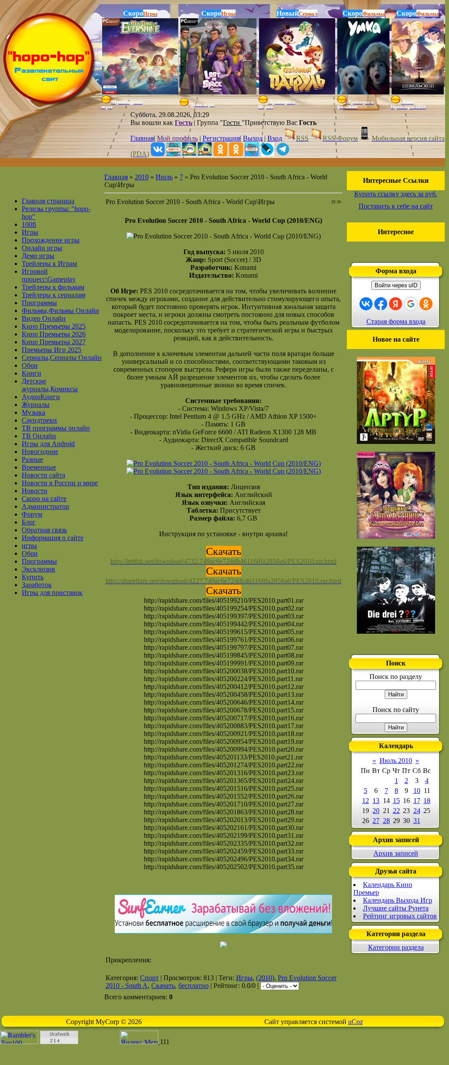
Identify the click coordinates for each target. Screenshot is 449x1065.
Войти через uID (396, 285)
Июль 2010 (395, 760)
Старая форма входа (396, 321)
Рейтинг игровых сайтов (400, 916)
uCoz (355, 1021)
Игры (244, 977)
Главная (142, 138)
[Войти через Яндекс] (395, 303)
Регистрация (221, 138)
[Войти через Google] (411, 304)
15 (396, 800)
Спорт (149, 977)
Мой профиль (177, 138)
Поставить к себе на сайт (396, 206)
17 (416, 800)
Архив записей (395, 853)
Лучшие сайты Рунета (396, 908)
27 (376, 820)
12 (365, 800)
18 (426, 800)
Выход (253, 138)
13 (376, 800)
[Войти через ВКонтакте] (366, 303)
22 (396, 810)
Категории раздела (396, 947)
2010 (142, 177)
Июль (164, 177)
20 (376, 810)
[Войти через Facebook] (380, 303)
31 (416, 820)
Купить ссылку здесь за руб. (395, 194)
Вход (274, 138)
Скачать (163, 985)
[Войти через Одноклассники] (425, 303)
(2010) (265, 977)
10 (416, 790)
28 (386, 820)
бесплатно (193, 985)
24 (416, 810)
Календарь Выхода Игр (397, 900)
